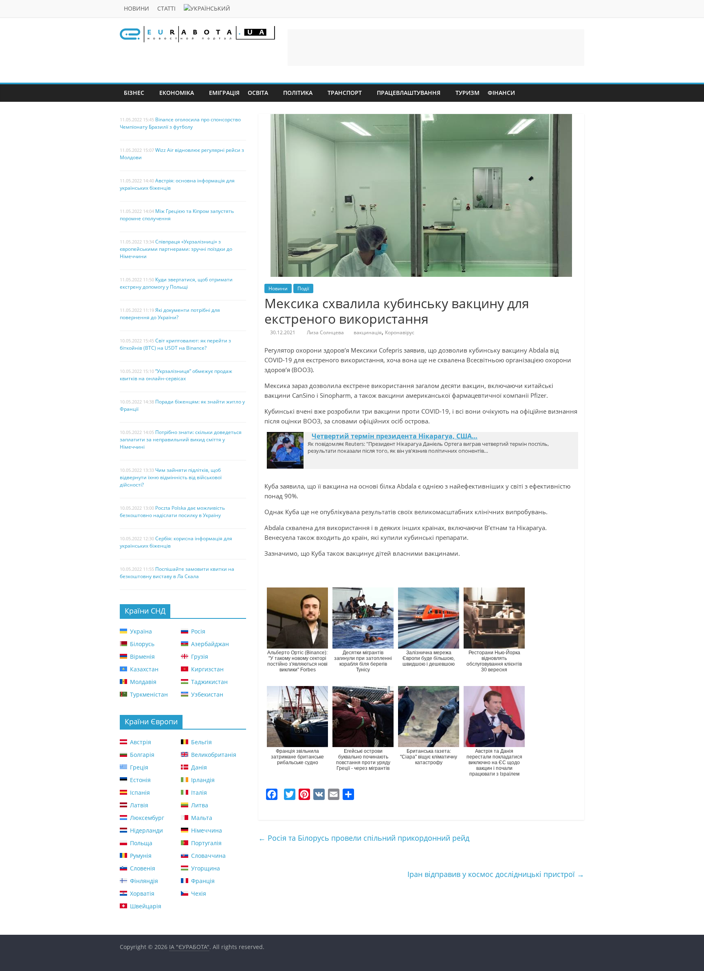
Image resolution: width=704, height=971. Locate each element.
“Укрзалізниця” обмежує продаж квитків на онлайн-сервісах (176, 375)
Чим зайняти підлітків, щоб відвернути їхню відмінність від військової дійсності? (171, 477)
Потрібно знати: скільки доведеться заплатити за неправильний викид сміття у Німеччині (181, 439)
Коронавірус (399, 332)
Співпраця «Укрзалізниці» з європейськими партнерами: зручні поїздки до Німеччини (176, 249)
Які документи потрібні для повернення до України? (170, 314)
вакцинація (368, 332)
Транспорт (345, 92)
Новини (136, 8)
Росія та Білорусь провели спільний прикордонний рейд (363, 838)
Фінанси (501, 92)
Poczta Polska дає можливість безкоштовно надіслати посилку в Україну (172, 511)
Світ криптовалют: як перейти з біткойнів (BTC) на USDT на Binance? (175, 344)
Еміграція (224, 92)
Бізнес (134, 92)
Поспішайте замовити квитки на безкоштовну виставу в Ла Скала (177, 573)
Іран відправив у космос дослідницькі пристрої (495, 874)
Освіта (258, 92)
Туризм (467, 92)
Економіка (176, 92)
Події (303, 288)
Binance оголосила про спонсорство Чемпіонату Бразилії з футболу (180, 123)
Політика (297, 92)
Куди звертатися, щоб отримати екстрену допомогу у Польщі (176, 283)
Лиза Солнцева (325, 332)
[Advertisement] (436, 47)
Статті (166, 8)
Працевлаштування (408, 92)
